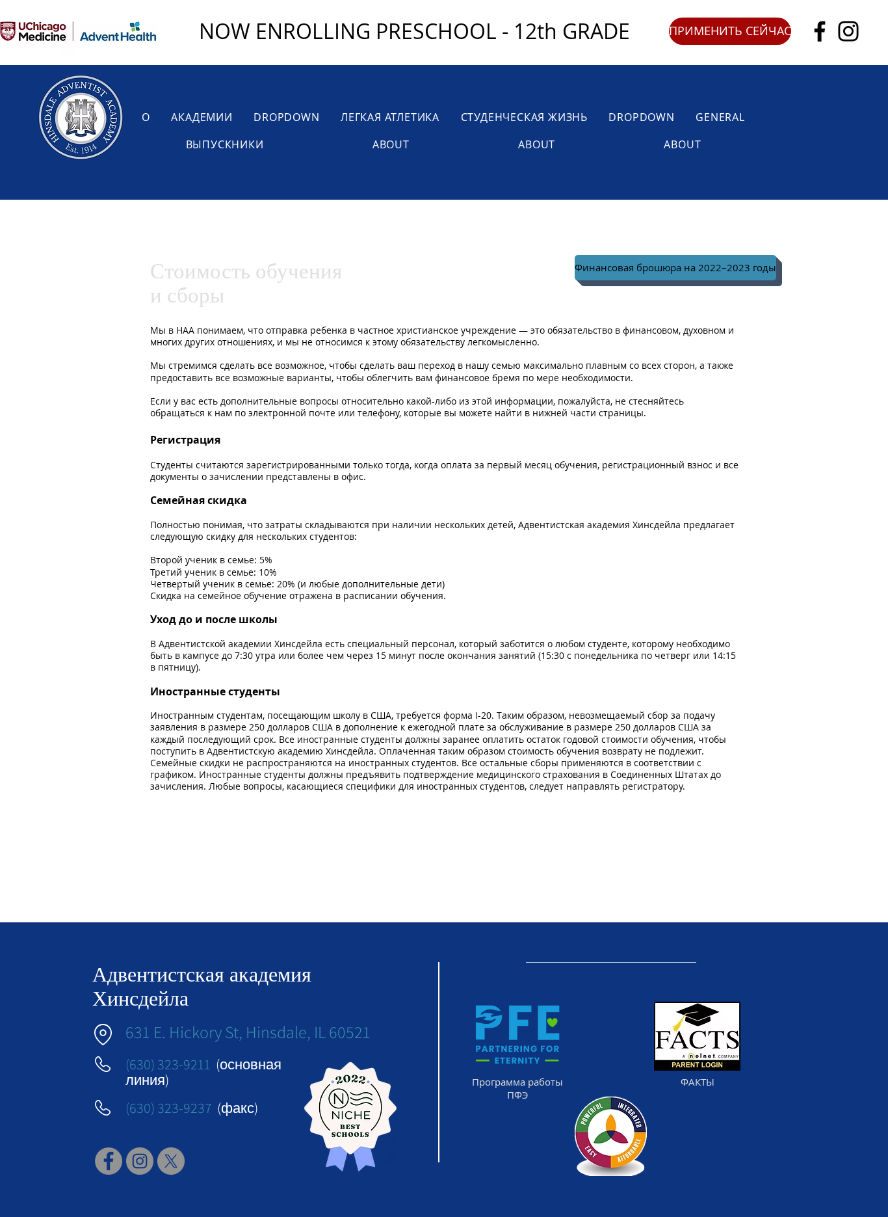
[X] (171, 1161)
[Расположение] (102, 1035)
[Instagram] (848, 31)
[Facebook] (819, 31)
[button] (730, 31)
